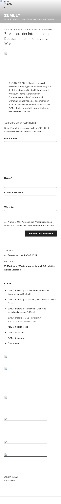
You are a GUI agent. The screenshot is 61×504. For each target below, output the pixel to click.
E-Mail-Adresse (13, 192)
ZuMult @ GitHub (16, 332)
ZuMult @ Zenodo (16, 338)
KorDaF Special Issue (18, 327)
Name (8, 178)
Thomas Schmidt (44, 30)
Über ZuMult (14, 343)
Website (9, 207)
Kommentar (10, 138)
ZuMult (12, 16)
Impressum (9, 480)
